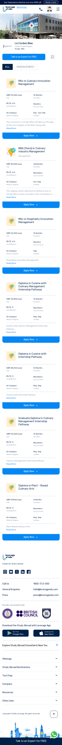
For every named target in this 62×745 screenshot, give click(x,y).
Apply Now (29, 135)
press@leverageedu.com (46, 595)
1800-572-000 (41, 583)
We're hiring (21, 7)
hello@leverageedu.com (45, 589)
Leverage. (21, 714)
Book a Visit (51, 2)
